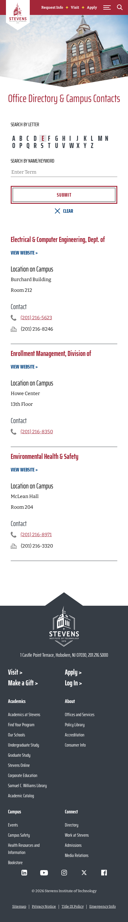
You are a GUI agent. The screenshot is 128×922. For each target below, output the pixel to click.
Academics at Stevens (24, 714)
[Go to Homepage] (18, 16)
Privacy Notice (44, 906)
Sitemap (19, 906)
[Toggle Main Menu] (106, 7)
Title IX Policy (73, 906)
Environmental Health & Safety (44, 456)
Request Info (52, 7)
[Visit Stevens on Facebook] (103, 872)
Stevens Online (19, 765)
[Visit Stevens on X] (83, 872)
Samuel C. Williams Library (27, 785)
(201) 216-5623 (36, 317)
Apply (92, 7)
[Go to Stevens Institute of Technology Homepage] (64, 626)
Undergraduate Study (23, 745)
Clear (68, 211)
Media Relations (76, 855)
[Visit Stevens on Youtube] (44, 872)
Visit (75, 7)
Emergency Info (102, 906)
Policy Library (75, 724)
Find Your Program (21, 724)
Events (13, 825)
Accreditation (74, 734)
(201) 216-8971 (36, 534)
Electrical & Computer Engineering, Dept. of (58, 239)
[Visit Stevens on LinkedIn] (24, 872)
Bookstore (15, 862)
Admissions (73, 845)
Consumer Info (75, 745)
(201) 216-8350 (37, 431)
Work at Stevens (77, 835)
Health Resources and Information (24, 848)
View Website (23, 252)
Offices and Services (79, 714)
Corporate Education (22, 775)
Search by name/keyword (32, 161)
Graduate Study (19, 755)
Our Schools (16, 734)
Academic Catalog (21, 795)
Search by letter (25, 124)
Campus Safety (19, 835)
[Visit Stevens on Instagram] (64, 872)
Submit (64, 195)
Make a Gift (21, 683)
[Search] (119, 8)
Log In (71, 683)
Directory (71, 825)
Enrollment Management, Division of (51, 353)
